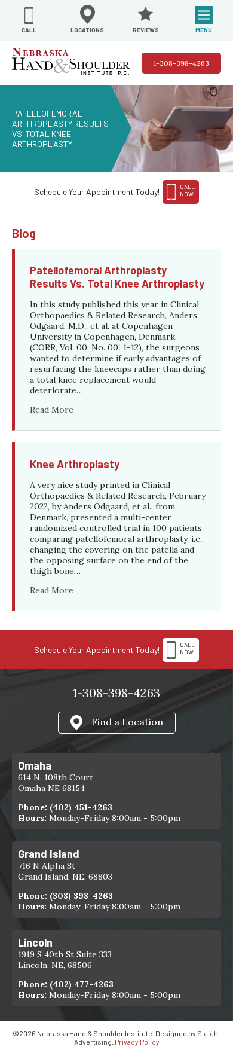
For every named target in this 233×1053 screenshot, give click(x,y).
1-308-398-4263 (181, 63)
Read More (51, 409)
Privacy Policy (137, 1041)
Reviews (146, 29)
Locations (87, 29)
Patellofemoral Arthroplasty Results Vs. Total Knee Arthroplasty (117, 277)
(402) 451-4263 (81, 807)
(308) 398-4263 (81, 895)
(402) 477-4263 (82, 984)
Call (29, 29)
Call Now (187, 648)
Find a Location (127, 721)
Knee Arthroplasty (74, 464)
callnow (187, 190)
